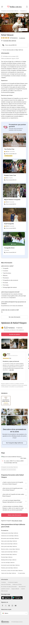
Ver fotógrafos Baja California (14, 443)
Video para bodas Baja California (9, 541)
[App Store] (6, 599)
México (6, 613)
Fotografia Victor (9, 248)
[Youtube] (15, 605)
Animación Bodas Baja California (9, 554)
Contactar (3, 582)
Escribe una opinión (14, 334)
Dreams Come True (10, 175)
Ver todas (23, 29)
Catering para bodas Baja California (9, 533)
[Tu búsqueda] (2, 15)
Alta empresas (22, 586)
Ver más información (14, 317)
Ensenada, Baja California (9, 40)
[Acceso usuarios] (27, 7)
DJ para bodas (21, 573)
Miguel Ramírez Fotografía (12, 199)
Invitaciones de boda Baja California (9, 535)
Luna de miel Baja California (7, 562)
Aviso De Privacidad (6, 584)
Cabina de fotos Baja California (8, 573)
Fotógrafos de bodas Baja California (10, 11)
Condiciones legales (13, 582)
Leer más (11, 370)
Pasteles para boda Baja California (9, 567)
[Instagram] (12, 605)
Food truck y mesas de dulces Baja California (12, 570)
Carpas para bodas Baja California (9, 551)
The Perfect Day (9, 149)
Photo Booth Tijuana (17, 520)
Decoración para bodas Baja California (10, 565)
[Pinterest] (9, 605)
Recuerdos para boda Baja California (10, 538)
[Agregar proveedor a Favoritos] (26, 15)
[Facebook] (2, 605)
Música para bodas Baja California (9, 543)
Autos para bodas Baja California (9, 546)
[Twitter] (5, 605)
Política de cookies (17, 584)
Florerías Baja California (6, 557)
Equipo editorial (15, 588)
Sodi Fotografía (9, 224)
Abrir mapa (23, 458)
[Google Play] (17, 599)
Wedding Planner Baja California (8, 559)
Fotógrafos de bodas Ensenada (8, 469)
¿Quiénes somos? (5, 588)
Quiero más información (14, 515)
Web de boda (4, 591)
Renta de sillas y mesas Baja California (10, 549)
